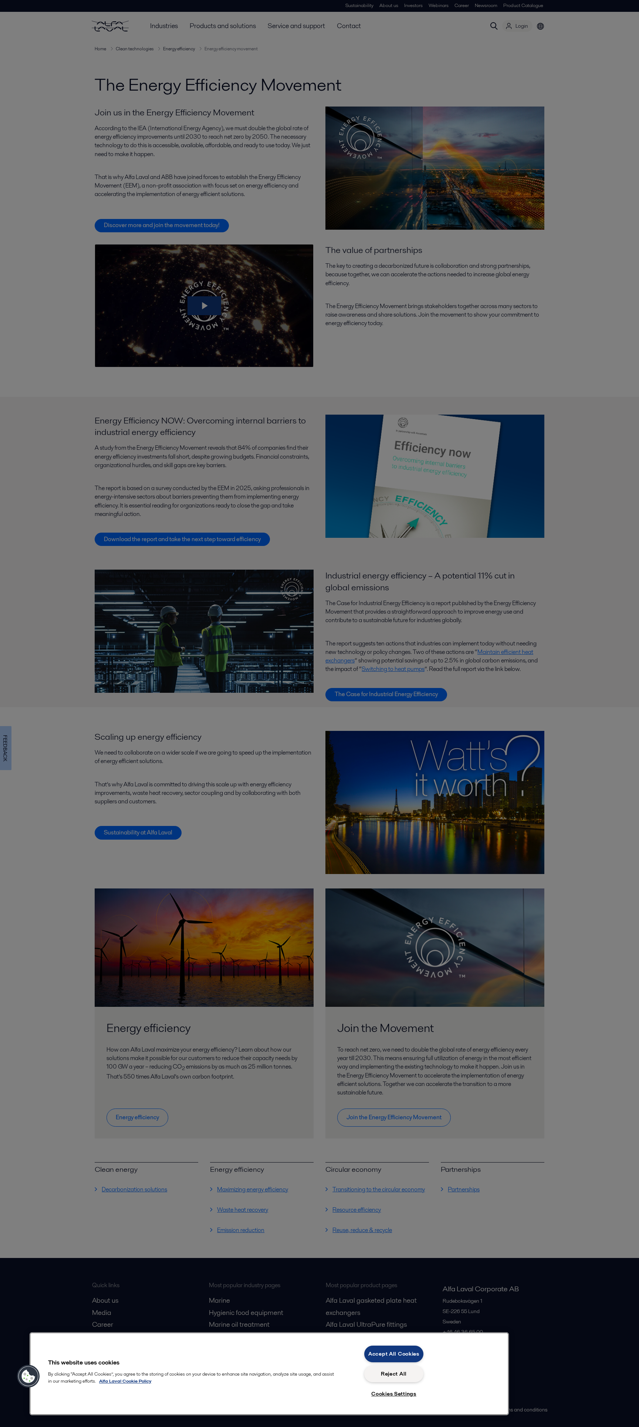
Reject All (394, 1373)
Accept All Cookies (393, 1353)
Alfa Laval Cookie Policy (125, 1381)
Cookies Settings (393, 1393)
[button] (28, 1376)
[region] (269, 1373)
